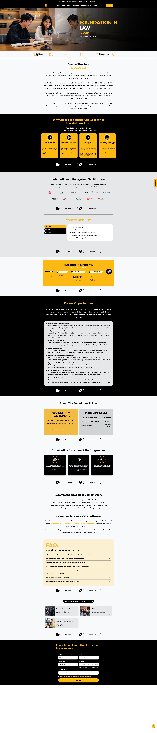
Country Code (61, 661)
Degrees (64, 705)
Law (45, 699)
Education (46, 708)
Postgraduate (65, 708)
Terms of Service (84, 676)
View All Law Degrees (77, 280)
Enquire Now (92, 164)
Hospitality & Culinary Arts (49, 717)
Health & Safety (100, 705)
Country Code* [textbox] (62, 664)
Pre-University (65, 699)
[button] (153, 726)
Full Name (60, 654)
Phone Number (83, 661)
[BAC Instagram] (101, 724)
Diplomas (64, 702)
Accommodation (82, 711)
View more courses (94, 282)
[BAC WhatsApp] (105, 724)
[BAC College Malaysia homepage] (37, 14)
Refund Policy (100, 708)
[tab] (55, 226)
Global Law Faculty (83, 714)
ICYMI (80, 702)
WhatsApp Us (68, 164)
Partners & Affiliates (83, 699)
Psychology (46, 711)
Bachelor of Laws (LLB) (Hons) (61, 523)
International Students (83, 705)
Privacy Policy (100, 702)
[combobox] (68, 664)
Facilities (81, 708)
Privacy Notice (93, 676)
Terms (98, 699)
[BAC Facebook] (96, 724)
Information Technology (49, 702)
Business (46, 705)
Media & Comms (47, 714)
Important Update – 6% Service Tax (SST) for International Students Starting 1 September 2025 (77, 1)
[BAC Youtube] (103, 724)
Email (80, 654)
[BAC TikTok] (108, 724)
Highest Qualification (63, 669)
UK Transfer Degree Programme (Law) (84, 523)
